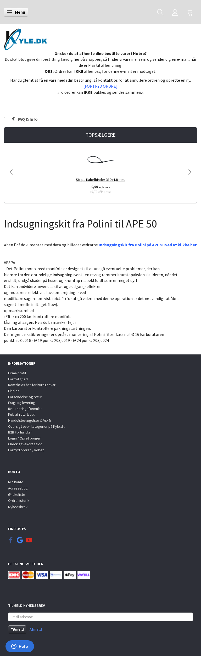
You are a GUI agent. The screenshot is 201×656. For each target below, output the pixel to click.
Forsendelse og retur (25, 396)
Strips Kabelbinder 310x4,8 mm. (100, 179)
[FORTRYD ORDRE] (100, 86)
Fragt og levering (21, 402)
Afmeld (36, 629)
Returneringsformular (25, 408)
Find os (13, 390)
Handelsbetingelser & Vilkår (30, 420)
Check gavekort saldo (25, 444)
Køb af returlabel (21, 414)
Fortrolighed (18, 379)
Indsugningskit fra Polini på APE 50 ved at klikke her (148, 244)
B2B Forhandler (20, 432)
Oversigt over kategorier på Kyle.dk (36, 426)
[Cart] (190, 12)
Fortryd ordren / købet (26, 450)
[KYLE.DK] (25, 38)
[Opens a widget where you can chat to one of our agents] (19, 646)
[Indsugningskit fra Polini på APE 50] (4, 253)
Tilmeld (17, 629)
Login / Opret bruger (24, 438)
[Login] (175, 12)
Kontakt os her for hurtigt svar (31, 384)
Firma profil (17, 373)
